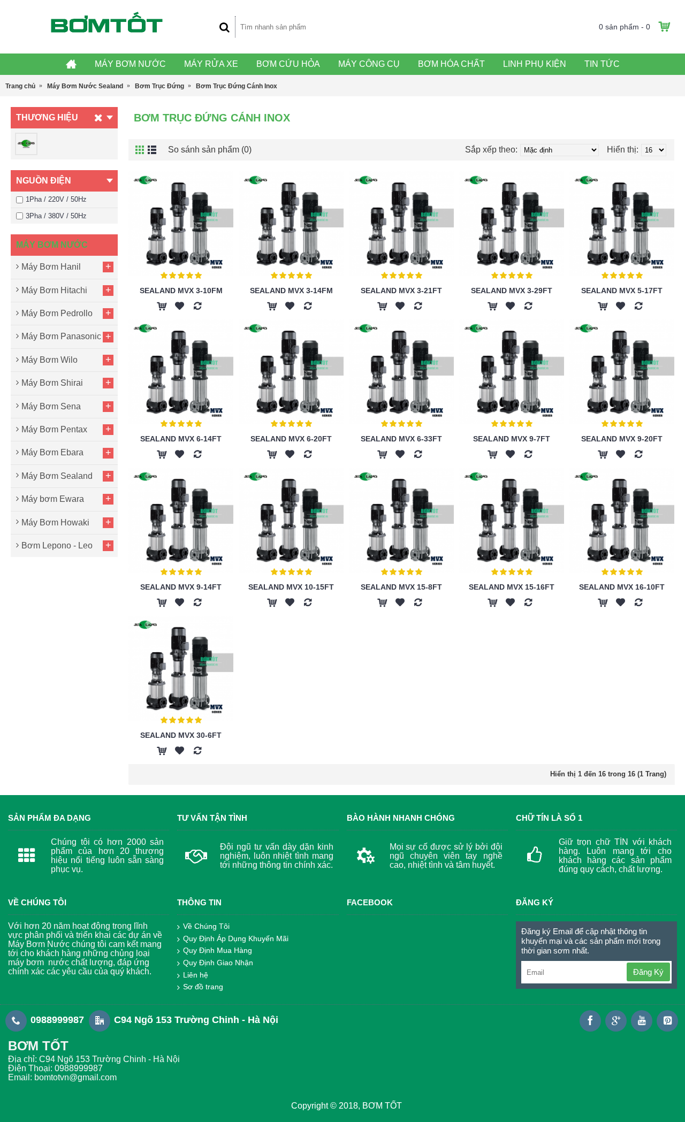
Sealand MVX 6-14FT (181, 438)
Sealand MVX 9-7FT (511, 438)
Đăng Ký (648, 971)
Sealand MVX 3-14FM (291, 290)
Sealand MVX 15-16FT (511, 587)
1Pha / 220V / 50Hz (56, 199)
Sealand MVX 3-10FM (181, 290)
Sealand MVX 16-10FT (622, 587)
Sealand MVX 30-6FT (181, 735)
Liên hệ (195, 975)
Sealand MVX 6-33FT (401, 438)
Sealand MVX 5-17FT (622, 290)
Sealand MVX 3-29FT (511, 290)
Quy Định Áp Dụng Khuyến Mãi (235, 938)
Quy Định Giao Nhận (218, 962)
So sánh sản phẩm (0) (210, 149)
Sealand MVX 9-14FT (181, 587)
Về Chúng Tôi (206, 926)
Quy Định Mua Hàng (217, 950)
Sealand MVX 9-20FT (622, 438)
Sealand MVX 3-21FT (401, 290)
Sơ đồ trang (203, 986)
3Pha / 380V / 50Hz (56, 216)
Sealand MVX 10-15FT (291, 587)
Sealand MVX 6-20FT (291, 438)
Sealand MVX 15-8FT (401, 587)
